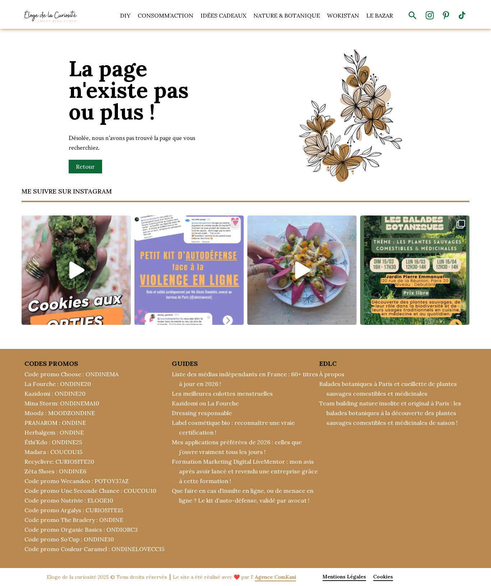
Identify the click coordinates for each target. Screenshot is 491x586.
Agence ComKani (275, 577)
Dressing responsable (202, 413)
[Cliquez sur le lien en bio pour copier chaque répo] (189, 270)
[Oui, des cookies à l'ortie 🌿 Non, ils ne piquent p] (76, 270)
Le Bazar (379, 15)
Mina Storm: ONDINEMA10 (61, 403)
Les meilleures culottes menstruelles (222, 393)
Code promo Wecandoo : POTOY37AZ (76, 481)
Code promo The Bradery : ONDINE (73, 519)
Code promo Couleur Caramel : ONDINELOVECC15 (94, 549)
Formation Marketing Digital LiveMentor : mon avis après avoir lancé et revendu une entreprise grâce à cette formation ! (245, 471)
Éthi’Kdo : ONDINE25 (53, 442)
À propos (331, 374)
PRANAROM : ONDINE (55, 422)
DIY (125, 15)
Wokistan (343, 15)
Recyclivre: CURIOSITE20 (59, 461)
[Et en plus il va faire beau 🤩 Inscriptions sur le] (414, 270)
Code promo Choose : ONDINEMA (71, 374)
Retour (85, 166)
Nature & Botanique (286, 15)
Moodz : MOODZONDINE (59, 413)
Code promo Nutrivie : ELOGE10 (68, 500)
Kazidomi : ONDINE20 (55, 393)
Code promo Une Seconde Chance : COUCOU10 (90, 490)
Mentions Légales (344, 576)
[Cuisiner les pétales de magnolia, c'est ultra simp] (302, 270)
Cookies (383, 576)
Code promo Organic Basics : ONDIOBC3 (81, 529)
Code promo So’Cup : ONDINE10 (69, 539)
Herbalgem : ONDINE (54, 432)
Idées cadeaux (223, 15)
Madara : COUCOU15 (53, 451)
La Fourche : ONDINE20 (57, 383)
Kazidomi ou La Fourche (205, 403)
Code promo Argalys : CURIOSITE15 (73, 510)
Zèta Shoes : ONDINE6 (55, 471)
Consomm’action (165, 15)
